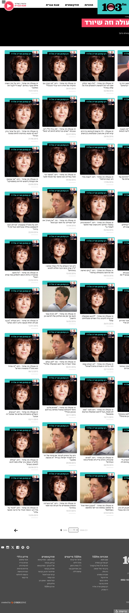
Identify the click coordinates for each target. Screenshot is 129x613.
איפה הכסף (104, 581)
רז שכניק (104, 590)
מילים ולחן (51, 584)
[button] (89, 4)
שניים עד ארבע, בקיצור (46, 572)
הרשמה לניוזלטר (22, 575)
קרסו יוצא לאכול (48, 575)
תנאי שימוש (23, 560)
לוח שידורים (23, 566)
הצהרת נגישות (23, 572)
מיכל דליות (77, 563)
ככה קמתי (51, 577)
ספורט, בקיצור (49, 569)
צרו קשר (25, 577)
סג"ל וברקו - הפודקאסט (46, 566)
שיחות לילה (77, 572)
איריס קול (104, 577)
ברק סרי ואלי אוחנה (101, 569)
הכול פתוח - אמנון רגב (47, 581)
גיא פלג (105, 572)
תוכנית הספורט (102, 575)
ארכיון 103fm (49, 587)
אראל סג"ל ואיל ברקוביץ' (99, 566)
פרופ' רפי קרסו (75, 560)
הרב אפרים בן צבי (75, 569)
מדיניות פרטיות (22, 569)
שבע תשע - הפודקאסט (46, 560)
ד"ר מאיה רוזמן (75, 566)
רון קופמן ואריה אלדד (100, 587)
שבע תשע (104, 560)
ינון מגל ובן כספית (101, 563)
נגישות (122, 611)
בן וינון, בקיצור (49, 563)
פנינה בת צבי (103, 584)
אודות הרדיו (23, 563)
